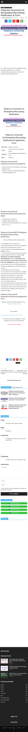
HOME (2, 684)
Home (2, 5)
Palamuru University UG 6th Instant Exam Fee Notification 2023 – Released (17, 392)
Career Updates (12, 727)
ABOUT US (5, 727)
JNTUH (2, 689)
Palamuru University (8, 7)
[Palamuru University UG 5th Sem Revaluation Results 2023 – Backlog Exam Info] (4, 406)
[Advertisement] (14, 53)
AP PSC (23, 727)
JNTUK (2, 687)
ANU (2, 695)
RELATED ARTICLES (6, 387)
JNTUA (2, 691)
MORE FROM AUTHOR (17, 387)
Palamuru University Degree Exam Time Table (11, 315)
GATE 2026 (19, 727)
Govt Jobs (3, 702)
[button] (26, 2)
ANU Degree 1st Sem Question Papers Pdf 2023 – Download (20, 372)
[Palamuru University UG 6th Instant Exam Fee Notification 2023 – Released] (4, 392)
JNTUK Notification (5, 700)
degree (2, 7)
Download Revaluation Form (14, 303)
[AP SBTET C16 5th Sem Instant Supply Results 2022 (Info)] (4, 668)
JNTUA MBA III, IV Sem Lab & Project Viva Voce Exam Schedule (7, 372)
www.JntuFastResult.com (7, 17)
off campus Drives (5, 697)
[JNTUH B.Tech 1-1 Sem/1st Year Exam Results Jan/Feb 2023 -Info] (4, 675)
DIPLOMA (3, 693)
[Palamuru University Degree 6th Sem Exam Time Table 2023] (4, 399)
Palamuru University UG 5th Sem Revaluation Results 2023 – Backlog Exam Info (17, 406)
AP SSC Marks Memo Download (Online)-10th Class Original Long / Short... (17, 661)
